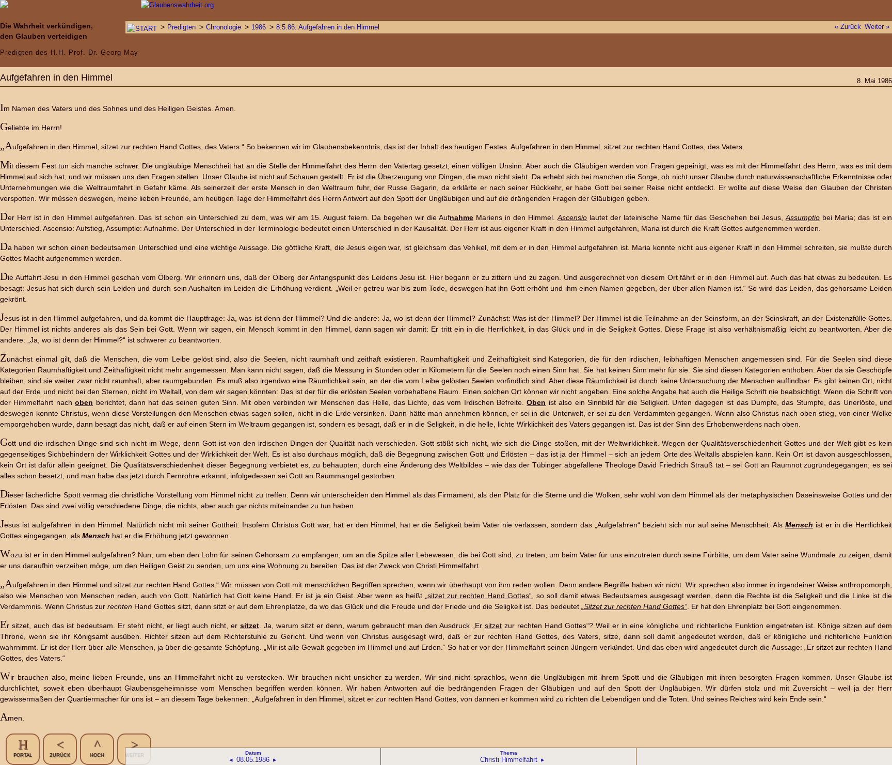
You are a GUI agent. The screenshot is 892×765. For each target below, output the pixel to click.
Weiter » (877, 26)
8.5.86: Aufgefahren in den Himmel (327, 27)
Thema (508, 753)
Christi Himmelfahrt (508, 759)
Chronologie (223, 27)
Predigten (181, 27)
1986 (258, 27)
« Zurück (848, 26)
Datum (253, 753)
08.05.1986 (252, 759)
